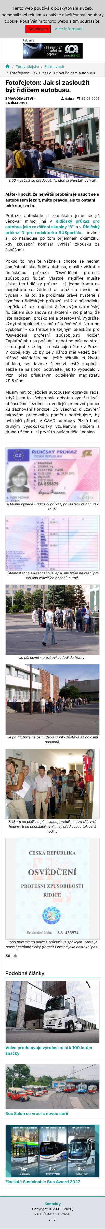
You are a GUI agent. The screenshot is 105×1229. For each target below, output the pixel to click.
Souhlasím (38, 28)
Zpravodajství (27, 66)
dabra (67, 98)
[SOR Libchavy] (53, 50)
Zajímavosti (54, 66)
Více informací (68, 28)
